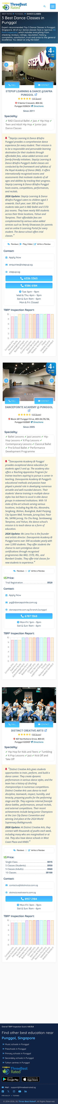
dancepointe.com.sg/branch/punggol (28, 609)
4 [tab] (31, 78)
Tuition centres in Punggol (17, 1062)
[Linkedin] (26, 1091)
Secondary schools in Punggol (19, 1058)
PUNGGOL (19, 14)
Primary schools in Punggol (18, 1053)
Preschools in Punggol (15, 1049)
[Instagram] (14, 1091)
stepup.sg (14, 271)
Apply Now (15, 257)
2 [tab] (26, 78)
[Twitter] (8, 1091)
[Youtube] (19, 1091)
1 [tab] (23, 78)
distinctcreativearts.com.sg (22, 892)
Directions (38, 106)
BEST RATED (7, 14)
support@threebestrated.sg (23, 1087)
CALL (13, 85)
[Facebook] (3, 1091)
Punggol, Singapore (18, 1038)
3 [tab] (28, 78)
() (36, 98)
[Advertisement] (29, 994)
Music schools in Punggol (17, 1044)
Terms (16, 1095)
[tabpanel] (29, 66)
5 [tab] (33, 78)
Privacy (6, 1095)
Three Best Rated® (27, 1101)
